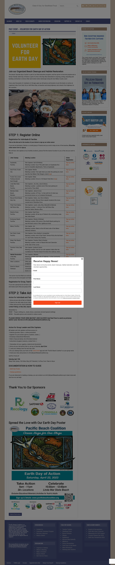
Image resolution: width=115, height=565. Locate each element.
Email (35, 270)
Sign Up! (57, 302)
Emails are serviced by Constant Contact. (71, 298)
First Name (36, 278)
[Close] (82, 259)
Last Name (36, 287)
